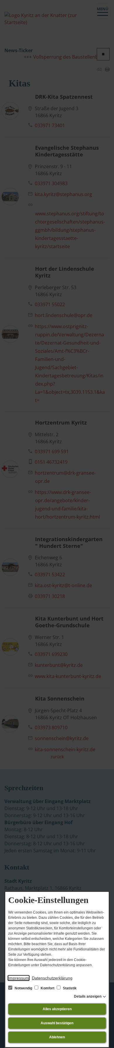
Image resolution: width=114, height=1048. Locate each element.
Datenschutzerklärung (52, 978)
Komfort (47, 988)
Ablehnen (57, 1037)
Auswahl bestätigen (57, 1023)
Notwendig (23, 988)
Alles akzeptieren (57, 1009)
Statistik (69, 988)
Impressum (18, 978)
